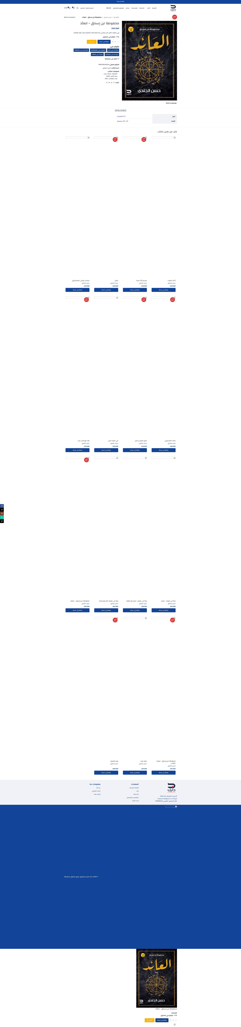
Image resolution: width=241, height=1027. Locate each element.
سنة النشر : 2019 (111, 76)
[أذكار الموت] (164, 207)
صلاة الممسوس (170, 440)
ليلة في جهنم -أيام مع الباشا (108, 601)
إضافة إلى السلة (104, 42)
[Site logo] (173, 8)
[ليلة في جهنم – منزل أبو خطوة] (135, 528)
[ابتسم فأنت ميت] (135, 207)
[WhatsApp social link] (107, 82)
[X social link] (111, 82)
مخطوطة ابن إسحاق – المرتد (80, 601)
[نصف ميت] (135, 688)
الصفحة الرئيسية (134, 788)
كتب (137, 791)
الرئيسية (116, 17)
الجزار (116, 280)
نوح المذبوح (114, 761)
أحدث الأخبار (135, 801)
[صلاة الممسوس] (164, 368)
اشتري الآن (92, 42)
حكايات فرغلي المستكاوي (80, 280)
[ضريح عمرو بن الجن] (135, 368)
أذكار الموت (172, 280)
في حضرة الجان (113, 440)
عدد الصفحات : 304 (111, 78)
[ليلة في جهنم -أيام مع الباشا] (106, 528)
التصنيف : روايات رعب (110, 74)
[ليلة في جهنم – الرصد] (164, 528)
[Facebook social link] (114, 82)
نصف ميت (143, 761)
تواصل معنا (97, 794)
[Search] (77, 8)
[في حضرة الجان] (106, 368)
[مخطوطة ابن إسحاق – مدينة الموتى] (164, 688)
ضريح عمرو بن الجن (141, 440)
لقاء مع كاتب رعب (83, 440)
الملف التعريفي (96, 791)
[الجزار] (106, 207)
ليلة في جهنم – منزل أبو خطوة (136, 601)
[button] (164, 290)
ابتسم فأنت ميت (141, 280)
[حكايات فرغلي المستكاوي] (77, 207)
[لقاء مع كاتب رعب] (77, 368)
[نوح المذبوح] (106, 688)
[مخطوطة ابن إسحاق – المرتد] (77, 528)
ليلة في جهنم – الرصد (168, 601)
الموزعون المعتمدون (133, 797)
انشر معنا (136, 794)
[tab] (120, 110)
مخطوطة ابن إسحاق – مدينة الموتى (166, 762)
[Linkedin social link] (109, 82)
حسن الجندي (108, 17)
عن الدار (98, 788)
